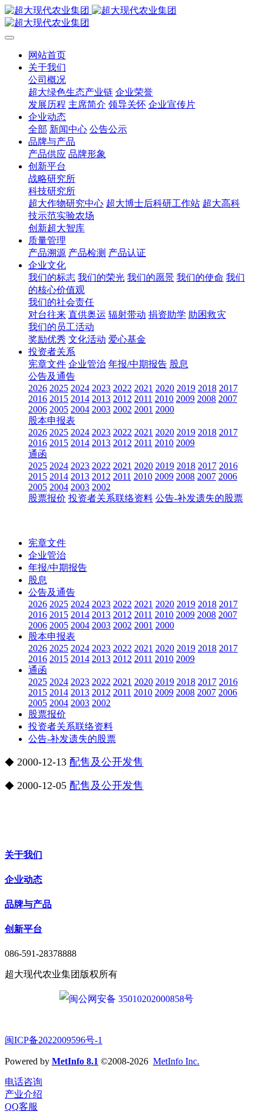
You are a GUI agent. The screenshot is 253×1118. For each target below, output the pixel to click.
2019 (186, 604)
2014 (80, 615)
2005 (58, 625)
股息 (37, 580)
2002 (122, 625)
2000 (164, 625)
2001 (143, 625)
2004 (80, 625)
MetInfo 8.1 (75, 1061)
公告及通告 (51, 592)
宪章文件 (47, 543)
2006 (37, 625)
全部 (37, 129)
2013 (101, 615)
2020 (164, 604)
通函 (37, 670)
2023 (101, 604)
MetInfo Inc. (176, 1061)
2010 (164, 615)
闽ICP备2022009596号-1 (53, 1040)
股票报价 (47, 714)
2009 (185, 615)
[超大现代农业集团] (126, 17)
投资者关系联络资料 (70, 726)
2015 (58, 615)
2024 (80, 604)
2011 (143, 615)
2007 (227, 615)
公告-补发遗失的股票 (72, 739)
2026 (37, 604)
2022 (122, 604)
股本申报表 (51, 636)
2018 (207, 604)
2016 (37, 615)
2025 (58, 604)
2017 (228, 604)
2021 (143, 604)
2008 (206, 615)
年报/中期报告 (57, 568)
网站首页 (47, 55)
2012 (122, 615)
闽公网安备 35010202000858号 (131, 999)
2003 (101, 625)
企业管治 (47, 555)
